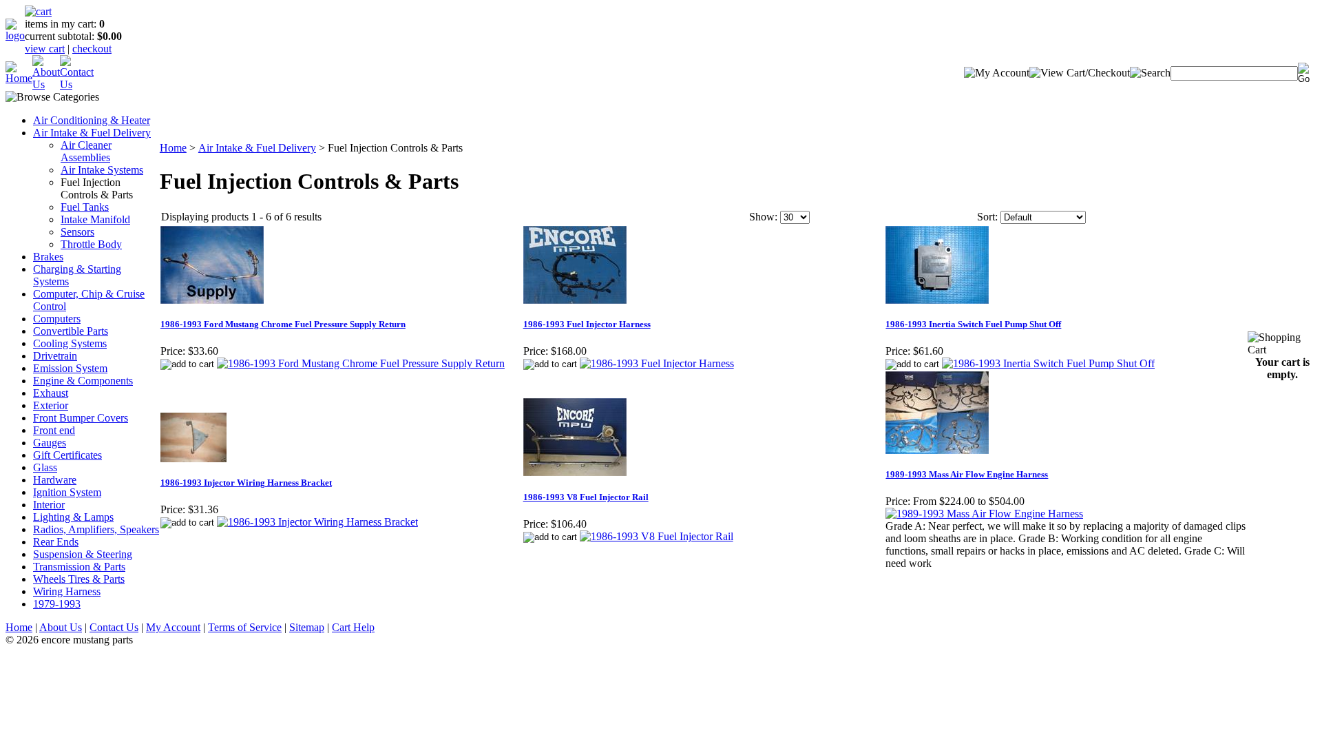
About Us (60, 627)
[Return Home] (15, 35)
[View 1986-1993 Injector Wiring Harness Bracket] (317, 522)
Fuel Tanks (85, 207)
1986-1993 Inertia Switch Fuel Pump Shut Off (973, 324)
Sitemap (306, 627)
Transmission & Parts (79, 566)
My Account (173, 627)
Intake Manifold (95, 219)
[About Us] (46, 84)
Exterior (50, 405)
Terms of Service (245, 627)
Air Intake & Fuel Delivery (92, 132)
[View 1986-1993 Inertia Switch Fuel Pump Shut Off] (1048, 363)
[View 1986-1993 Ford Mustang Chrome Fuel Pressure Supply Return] (361, 363)
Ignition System (67, 492)
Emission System (70, 368)
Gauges (49, 442)
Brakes (48, 256)
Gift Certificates (67, 455)
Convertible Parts (70, 331)
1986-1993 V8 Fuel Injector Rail (586, 497)
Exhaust (50, 393)
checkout (92, 48)
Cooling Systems (70, 343)
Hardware (54, 480)
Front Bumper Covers (80, 418)
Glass (45, 467)
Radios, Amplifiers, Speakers (96, 529)
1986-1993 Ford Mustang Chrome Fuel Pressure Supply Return (283, 324)
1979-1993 (57, 604)
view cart (45, 48)
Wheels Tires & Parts (79, 579)
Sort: (987, 217)
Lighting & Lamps (73, 517)
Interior (49, 504)
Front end (54, 430)
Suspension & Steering (82, 554)
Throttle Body (91, 244)
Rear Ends (55, 542)
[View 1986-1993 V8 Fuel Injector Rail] (656, 536)
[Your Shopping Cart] (38, 11)
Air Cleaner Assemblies (86, 151)
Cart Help (353, 627)
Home (173, 148)
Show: (763, 217)
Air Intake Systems (102, 170)
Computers (57, 318)
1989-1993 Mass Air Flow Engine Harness (966, 474)
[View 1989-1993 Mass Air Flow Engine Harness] (984, 513)
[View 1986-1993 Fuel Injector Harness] (657, 363)
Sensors (77, 232)
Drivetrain (55, 356)
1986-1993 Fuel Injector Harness (587, 324)
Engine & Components (83, 380)
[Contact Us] (77, 84)
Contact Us (114, 627)
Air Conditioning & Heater (91, 120)
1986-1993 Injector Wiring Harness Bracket (246, 482)
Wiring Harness (67, 591)
